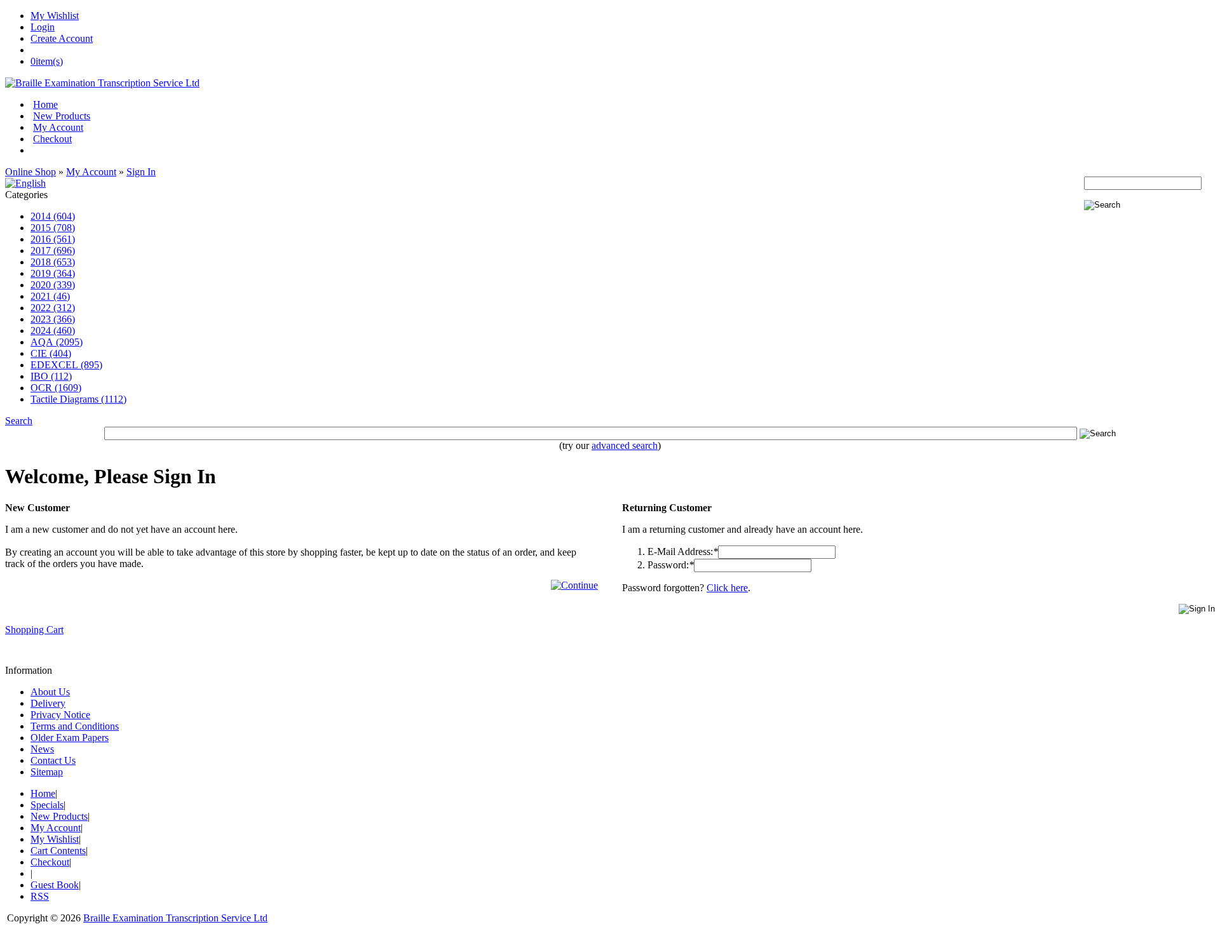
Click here (727, 587)
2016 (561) (52, 239)
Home (45, 104)
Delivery (47, 703)
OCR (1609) (55, 387)
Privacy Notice (60, 714)
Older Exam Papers (69, 737)
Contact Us (53, 760)
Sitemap (46, 771)
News (42, 749)
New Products (61, 115)
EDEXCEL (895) (66, 364)
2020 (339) (52, 284)
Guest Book (54, 884)
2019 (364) (52, 273)
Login (42, 27)
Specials (47, 804)
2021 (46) (50, 296)
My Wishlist (54, 15)
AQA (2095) (56, 342)
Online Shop (30, 171)
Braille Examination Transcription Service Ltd (175, 917)
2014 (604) (52, 216)
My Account (58, 127)
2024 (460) (52, 330)
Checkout (52, 138)
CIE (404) (50, 353)
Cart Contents (58, 850)
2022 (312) (52, 307)
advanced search (625, 445)
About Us (50, 691)
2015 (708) (52, 227)
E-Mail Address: (682, 551)
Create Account (61, 38)
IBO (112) (51, 376)
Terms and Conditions (74, 726)
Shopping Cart (34, 629)
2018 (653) (52, 262)
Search (18, 420)
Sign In (141, 171)
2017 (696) (52, 250)
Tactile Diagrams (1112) (78, 399)
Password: (670, 564)
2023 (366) (52, 319)
